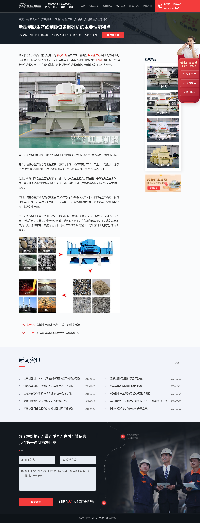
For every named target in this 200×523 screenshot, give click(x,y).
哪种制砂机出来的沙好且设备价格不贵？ (45, 401)
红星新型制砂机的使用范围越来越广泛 (58, 333)
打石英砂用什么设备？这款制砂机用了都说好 (48, 408)
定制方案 (191, 74)
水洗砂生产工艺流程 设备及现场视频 (130, 393)
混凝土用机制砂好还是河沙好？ (127, 378)
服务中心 (134, 6)
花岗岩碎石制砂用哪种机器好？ (127, 386)
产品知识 (46, 19)
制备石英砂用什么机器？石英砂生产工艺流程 (48, 386)
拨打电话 (191, 92)
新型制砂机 (163, 112)
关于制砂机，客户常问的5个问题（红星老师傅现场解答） (52, 378)
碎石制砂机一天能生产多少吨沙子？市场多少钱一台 (138, 401)
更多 (178, 363)
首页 (83, 6)
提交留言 (36, 502)
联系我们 (147, 6)
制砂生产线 (94, 55)
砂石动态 (120, 6)
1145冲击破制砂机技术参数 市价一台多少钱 (47, 393)
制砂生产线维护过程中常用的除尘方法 (58, 324)
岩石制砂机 (163, 139)
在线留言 (191, 83)
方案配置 (107, 6)
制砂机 (98, 60)
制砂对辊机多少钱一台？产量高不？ (130, 408)
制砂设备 (94, 6)
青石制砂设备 (162, 165)
